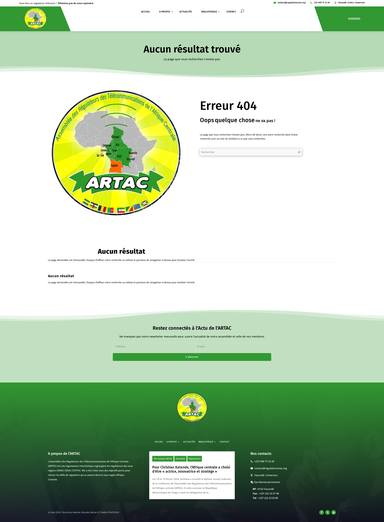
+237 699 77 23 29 (322, 2)
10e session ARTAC (162, 458)
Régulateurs (195, 458)
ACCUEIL (145, 12)
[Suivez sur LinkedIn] (333, 512)
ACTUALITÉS (185, 12)
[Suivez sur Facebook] (321, 512)
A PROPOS (164, 12)
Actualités (180, 458)
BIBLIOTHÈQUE (209, 12)
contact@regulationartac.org (291, 2)
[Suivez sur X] (327, 512)
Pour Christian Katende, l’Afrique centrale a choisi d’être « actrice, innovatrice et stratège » (191, 469)
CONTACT (231, 12)
